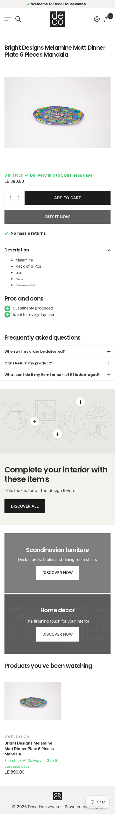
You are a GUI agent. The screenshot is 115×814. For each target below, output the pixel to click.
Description (16, 250)
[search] (18, 19)
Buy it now (57, 216)
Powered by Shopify (84, 806)
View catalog (7, 19)
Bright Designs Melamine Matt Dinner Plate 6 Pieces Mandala (29, 748)
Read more (80, 402)
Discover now (57, 572)
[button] (20, 193)
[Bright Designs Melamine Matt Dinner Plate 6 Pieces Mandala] (32, 700)
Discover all (25, 506)
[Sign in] (97, 19)
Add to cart (67, 197)
